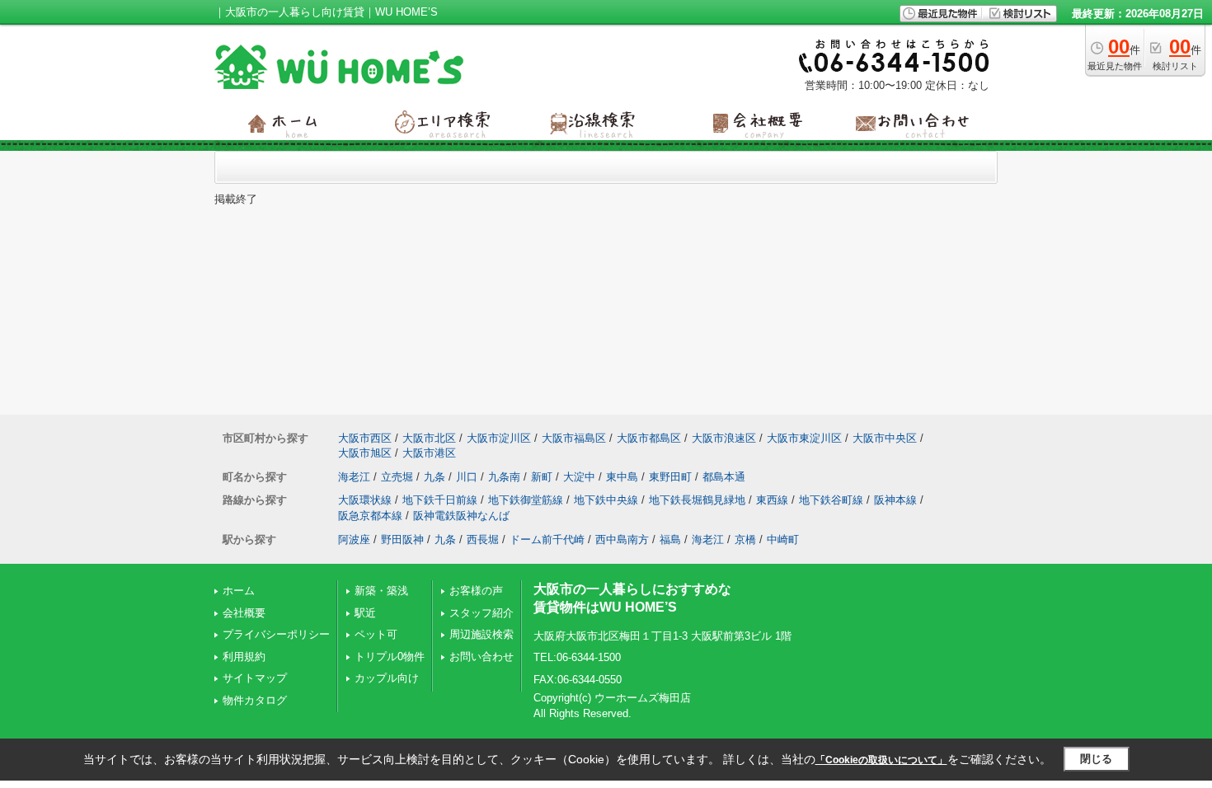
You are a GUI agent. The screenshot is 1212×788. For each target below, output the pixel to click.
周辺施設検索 (481, 634)
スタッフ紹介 (481, 613)
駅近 (365, 613)
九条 (434, 477)
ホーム (239, 590)
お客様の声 (476, 590)
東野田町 (670, 477)
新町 (541, 477)
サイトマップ (255, 678)
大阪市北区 (429, 438)
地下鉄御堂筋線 (525, 500)
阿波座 (354, 539)
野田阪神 (402, 539)
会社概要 (244, 613)
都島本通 (723, 477)
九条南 (504, 477)
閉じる (1096, 759)
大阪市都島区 (649, 438)
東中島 (622, 477)
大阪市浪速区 (724, 438)
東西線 (772, 500)
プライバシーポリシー (276, 634)
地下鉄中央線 (606, 500)
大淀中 (579, 477)
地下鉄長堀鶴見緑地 (697, 500)
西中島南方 (622, 539)
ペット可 (376, 634)
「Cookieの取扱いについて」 (881, 760)
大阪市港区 (429, 453)
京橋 (745, 539)
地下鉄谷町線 (831, 500)
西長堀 (483, 539)
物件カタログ (255, 700)
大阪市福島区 (574, 438)
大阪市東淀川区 (804, 438)
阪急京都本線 (370, 515)
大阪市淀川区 (499, 438)
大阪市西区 (365, 438)
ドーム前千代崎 (547, 539)
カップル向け (387, 678)
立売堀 (397, 477)
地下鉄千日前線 (439, 500)
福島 (670, 539)
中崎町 (783, 539)
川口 (466, 477)
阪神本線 (895, 500)
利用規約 (244, 656)
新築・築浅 (381, 590)
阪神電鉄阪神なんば (461, 515)
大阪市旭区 (365, 453)
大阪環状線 (365, 500)
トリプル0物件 (390, 656)
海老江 (354, 477)
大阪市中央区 (885, 438)
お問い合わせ (481, 656)
